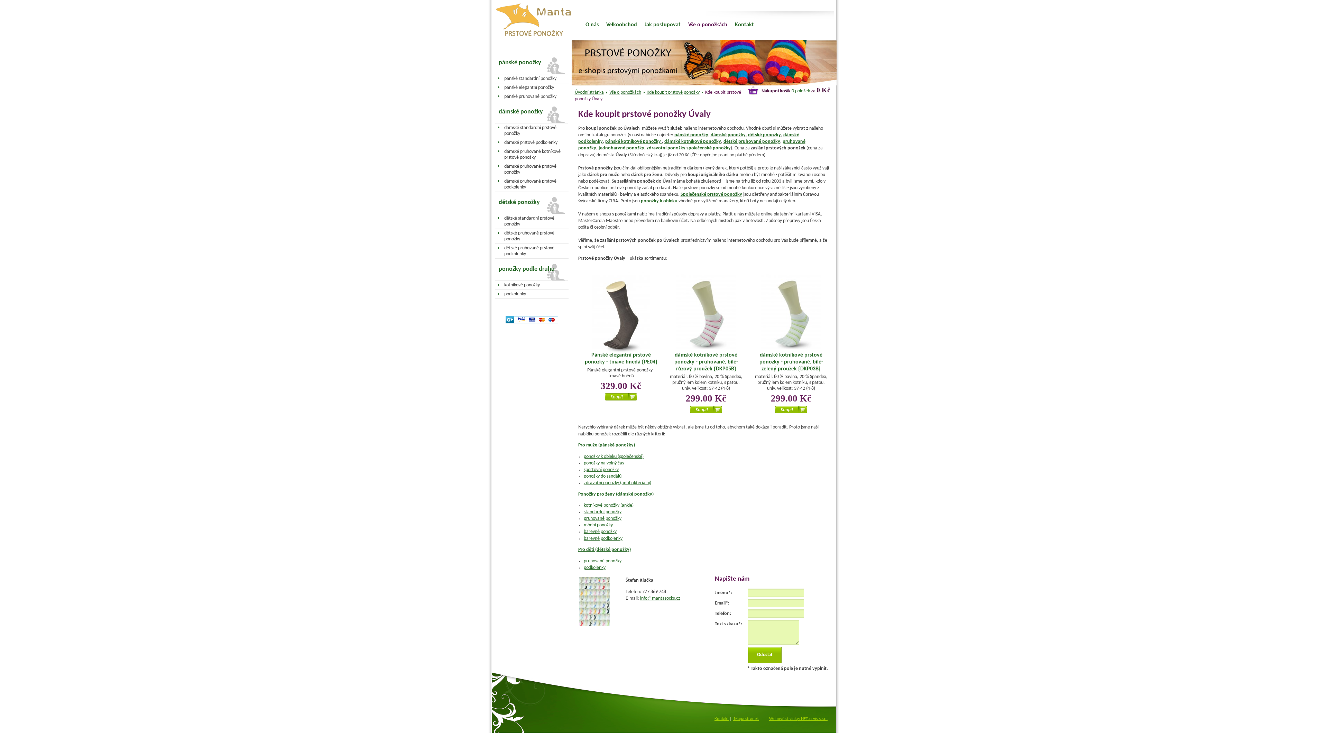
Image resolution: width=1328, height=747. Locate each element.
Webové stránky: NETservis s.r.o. (798, 719)
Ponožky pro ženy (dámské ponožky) (616, 494)
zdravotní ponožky (666, 148)
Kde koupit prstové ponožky (673, 92)
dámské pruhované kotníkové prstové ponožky (532, 154)
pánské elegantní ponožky (529, 87)
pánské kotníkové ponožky (633, 141)
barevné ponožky (600, 531)
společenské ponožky (708, 148)
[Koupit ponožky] (621, 399)
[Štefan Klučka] (594, 624)
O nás (592, 25)
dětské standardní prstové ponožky (529, 221)
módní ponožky (598, 525)
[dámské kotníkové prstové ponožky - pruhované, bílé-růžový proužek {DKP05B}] (706, 312)
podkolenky (595, 567)
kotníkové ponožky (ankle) (609, 505)
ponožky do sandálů (602, 476)
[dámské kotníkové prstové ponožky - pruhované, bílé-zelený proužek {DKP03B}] (791, 312)
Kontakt (744, 25)
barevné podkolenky (603, 538)
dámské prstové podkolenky (530, 142)
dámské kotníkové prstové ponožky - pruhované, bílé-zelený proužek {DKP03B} (791, 361)
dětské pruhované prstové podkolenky (529, 251)
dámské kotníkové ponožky (692, 141)
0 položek (801, 91)
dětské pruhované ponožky (751, 141)
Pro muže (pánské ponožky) (606, 445)
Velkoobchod (621, 25)
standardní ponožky (602, 512)
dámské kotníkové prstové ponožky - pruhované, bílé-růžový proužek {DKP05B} (706, 361)
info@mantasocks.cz (660, 598)
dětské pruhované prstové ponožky (529, 236)
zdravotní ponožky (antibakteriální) (617, 483)
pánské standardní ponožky (530, 78)
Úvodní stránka (589, 92)
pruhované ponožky (602, 518)
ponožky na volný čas (604, 463)
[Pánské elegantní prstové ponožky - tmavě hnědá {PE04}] (621, 313)
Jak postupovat (663, 25)
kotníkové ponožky (522, 285)
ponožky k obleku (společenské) (614, 456)
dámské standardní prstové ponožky (530, 131)
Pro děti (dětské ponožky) (604, 549)
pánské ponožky (691, 135)
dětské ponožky (764, 135)
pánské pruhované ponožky (530, 96)
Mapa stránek (746, 719)
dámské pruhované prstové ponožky (530, 169)
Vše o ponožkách (625, 92)
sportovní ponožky (601, 470)
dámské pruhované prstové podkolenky (530, 184)
